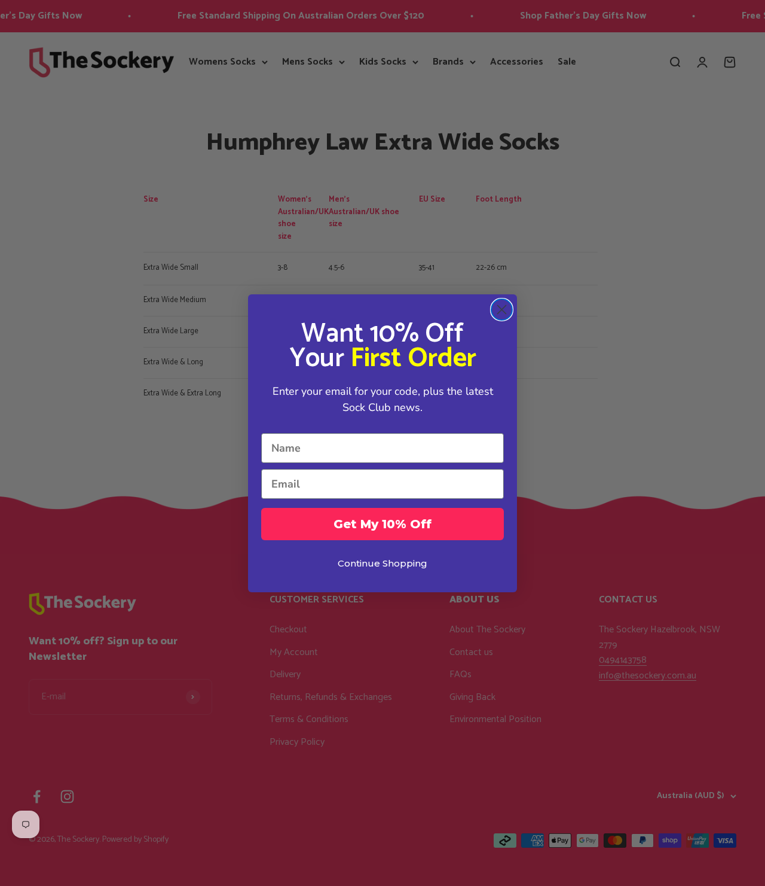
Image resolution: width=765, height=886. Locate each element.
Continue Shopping (382, 563)
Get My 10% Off (382, 524)
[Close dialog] (501, 309)
